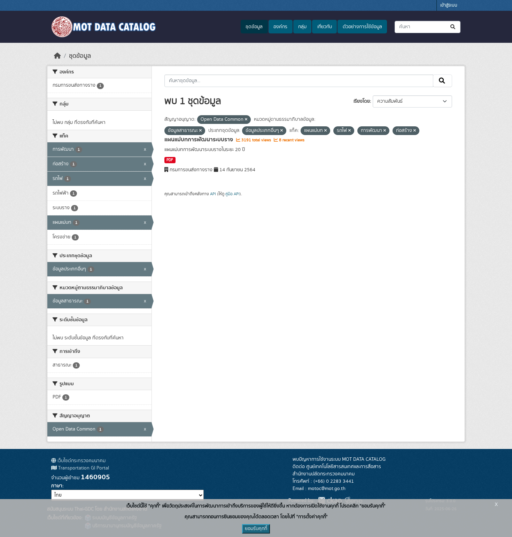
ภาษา (56, 485)
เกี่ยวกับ (324, 26)
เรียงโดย (362, 101)
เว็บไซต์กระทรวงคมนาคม (81, 460)
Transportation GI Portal (83, 468)
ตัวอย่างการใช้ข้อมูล (362, 26)
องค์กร (280, 26)
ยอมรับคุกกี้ (256, 528)
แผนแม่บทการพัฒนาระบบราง (199, 139)
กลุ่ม (302, 26)
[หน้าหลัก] (57, 56)
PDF (169, 160)
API (213, 194)
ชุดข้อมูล (254, 26)
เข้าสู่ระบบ (448, 5)
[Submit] (453, 27)
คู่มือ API (232, 194)
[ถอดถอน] (246, 120)
